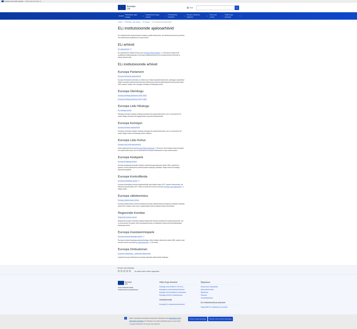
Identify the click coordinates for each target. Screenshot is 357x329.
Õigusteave (204, 292)
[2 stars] (120, 271)
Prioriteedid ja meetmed (172, 16)
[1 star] (118, 271)
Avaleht (121, 16)
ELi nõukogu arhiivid (124, 110)
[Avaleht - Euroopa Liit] (127, 7)
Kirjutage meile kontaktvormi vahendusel (172, 292)
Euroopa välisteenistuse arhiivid (128, 200)
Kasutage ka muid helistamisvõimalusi (172, 289)
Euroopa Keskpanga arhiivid (127, 161)
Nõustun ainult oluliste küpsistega (220, 319)
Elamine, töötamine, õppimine (193, 16)
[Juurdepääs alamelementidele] (143, 16)
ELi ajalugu (146, 22)
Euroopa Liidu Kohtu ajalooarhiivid (129, 144)
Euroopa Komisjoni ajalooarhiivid (129, 127)
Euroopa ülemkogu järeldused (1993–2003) (132, 95)
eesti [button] (191, 8)
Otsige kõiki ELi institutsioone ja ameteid (214, 307)
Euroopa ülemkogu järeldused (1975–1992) (132, 99)
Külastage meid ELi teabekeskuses (170, 295)
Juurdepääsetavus (207, 298)
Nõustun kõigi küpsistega (197, 319)
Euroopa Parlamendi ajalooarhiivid (129, 76)
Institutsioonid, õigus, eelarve (153, 16)
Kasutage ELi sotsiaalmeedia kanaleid (172, 304)
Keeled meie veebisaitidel (209, 287)
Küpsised (204, 295)
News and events (213, 16)
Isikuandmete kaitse (207, 289)
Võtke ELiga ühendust (229, 16)
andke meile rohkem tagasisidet (148, 271)
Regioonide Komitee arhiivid (127, 217)
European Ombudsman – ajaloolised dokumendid (134, 253)
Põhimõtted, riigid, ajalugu (131, 16)
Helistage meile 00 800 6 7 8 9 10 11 (171, 287)
